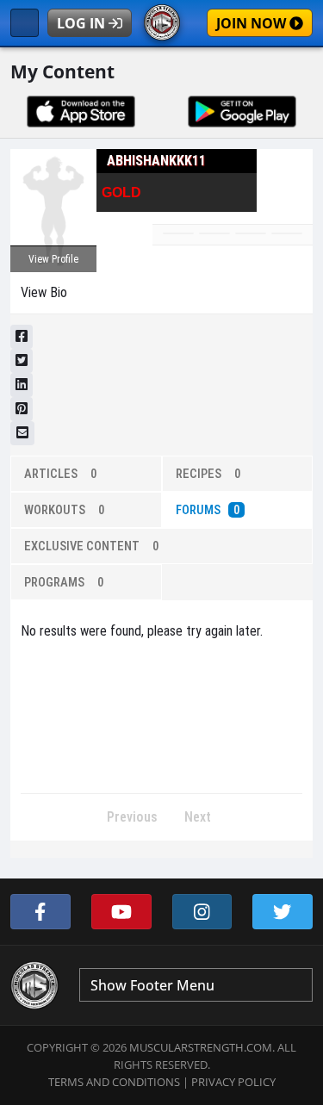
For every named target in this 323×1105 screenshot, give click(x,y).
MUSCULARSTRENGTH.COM (200, 1047)
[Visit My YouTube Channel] (121, 911)
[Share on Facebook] (21, 337)
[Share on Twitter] (21, 361)
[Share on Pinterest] (21, 409)
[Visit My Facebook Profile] (40, 911)
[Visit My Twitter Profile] (282, 911)
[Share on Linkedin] (21, 385)
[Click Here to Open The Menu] (24, 23)
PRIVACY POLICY (233, 1081)
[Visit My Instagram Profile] (202, 911)
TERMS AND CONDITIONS (114, 1081)
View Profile (53, 259)
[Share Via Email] (22, 433)
